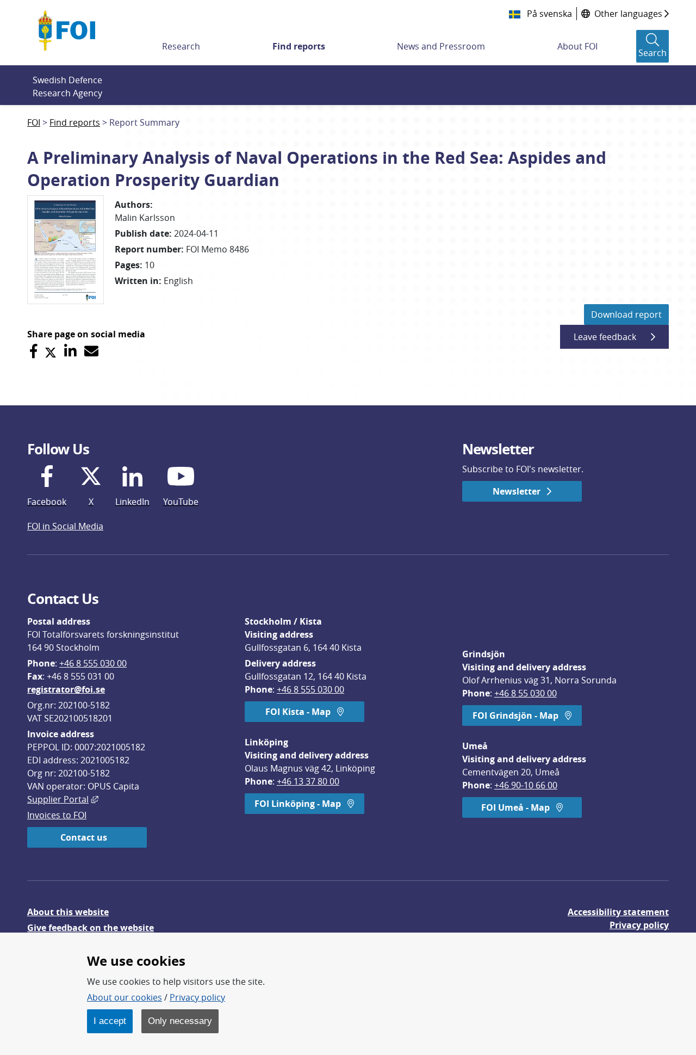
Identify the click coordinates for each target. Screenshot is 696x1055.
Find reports (298, 46)
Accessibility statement (618, 912)
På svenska (548, 14)
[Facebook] (33, 351)
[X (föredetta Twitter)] (51, 351)
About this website (68, 912)
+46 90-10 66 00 (525, 785)
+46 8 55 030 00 (525, 693)
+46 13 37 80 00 (308, 781)
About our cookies (124, 997)
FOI (33, 122)
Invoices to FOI (56, 815)
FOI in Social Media (65, 526)
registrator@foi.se (66, 689)
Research (181, 46)
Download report (626, 314)
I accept (110, 1020)
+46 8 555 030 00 (93, 663)
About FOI (577, 46)
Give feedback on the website (90, 928)
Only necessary (180, 1020)
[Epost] (91, 351)
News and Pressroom (441, 46)
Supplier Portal (62, 799)
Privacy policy (639, 925)
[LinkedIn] (70, 351)
